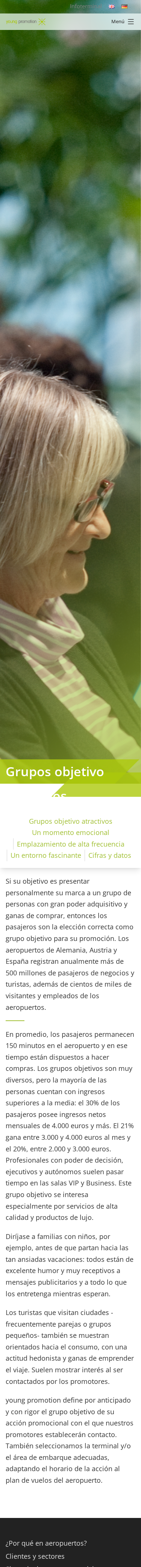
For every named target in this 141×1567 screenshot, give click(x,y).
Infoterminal (86, 6)
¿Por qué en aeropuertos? (46, 1543)
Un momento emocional (70, 832)
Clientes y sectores (35, 1556)
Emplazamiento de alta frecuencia (70, 843)
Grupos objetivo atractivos (70, 821)
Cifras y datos (109, 855)
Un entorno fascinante (46, 855)
